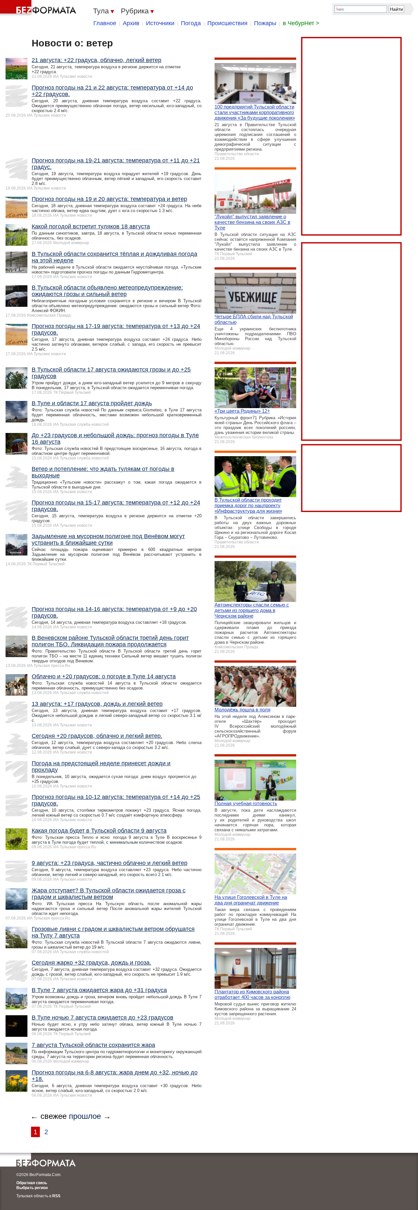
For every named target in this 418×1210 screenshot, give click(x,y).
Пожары (265, 23)
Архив (131, 23)
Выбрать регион (32, 1187)
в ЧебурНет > (301, 23)
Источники (160, 23)
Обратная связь (31, 1183)
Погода (191, 23)
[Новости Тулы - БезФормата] (39, 8)
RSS (56, 1196)
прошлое (85, 1116)
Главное (104, 23)
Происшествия (227, 23)
